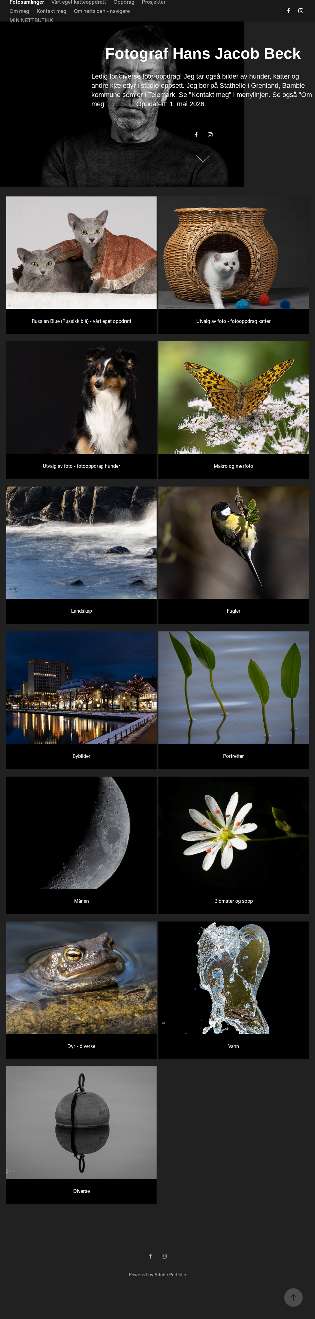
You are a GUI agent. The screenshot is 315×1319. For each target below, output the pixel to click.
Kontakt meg (51, 10)
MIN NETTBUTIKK (31, 20)
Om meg (19, 10)
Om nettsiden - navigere (102, 10)
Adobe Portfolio (170, 1274)
